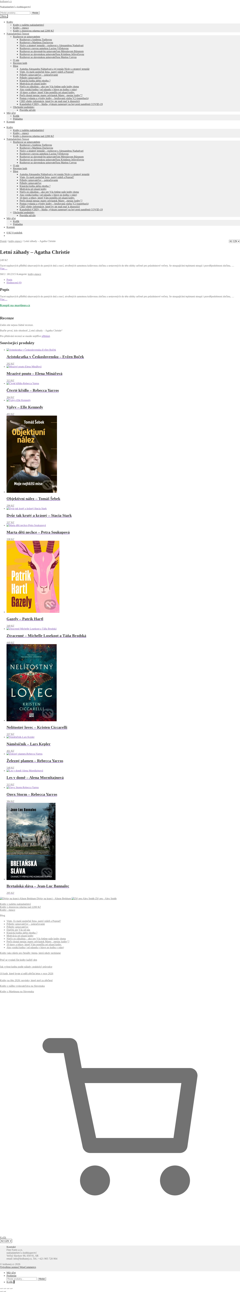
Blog (15, 66)
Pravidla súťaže (28, 110)
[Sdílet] (8, 1288)
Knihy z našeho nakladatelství (28, 24)
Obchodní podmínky (23, 107)
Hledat (35, 13)
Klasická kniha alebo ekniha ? (35, 80)
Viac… (3, 268)
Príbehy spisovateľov (30, 77)
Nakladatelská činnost (18, 33)
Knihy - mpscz (7, 910)
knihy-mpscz (15, 241)
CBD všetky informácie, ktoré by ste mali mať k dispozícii (50, 101)
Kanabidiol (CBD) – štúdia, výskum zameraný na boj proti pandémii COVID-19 (61, 104)
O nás (16, 60)
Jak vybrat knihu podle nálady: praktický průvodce (26, 966)
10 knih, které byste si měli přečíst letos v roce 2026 (26, 973)
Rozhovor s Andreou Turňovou (36, 39)
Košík (16, 116)
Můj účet (11, 113)
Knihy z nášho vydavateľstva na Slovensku (22, 986)
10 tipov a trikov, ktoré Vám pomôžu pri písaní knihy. (47, 92)
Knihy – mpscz (21, 27)
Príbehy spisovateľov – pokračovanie (39, 74)
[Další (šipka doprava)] (4, 1291)
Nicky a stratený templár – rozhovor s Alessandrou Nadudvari (51, 45)
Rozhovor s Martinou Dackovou (36, 42)
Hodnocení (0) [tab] (14, 282)
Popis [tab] (9, 279)
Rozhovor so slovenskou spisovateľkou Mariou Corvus (48, 57)
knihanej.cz (6, 1)
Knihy (10, 22)
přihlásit (46, 336)
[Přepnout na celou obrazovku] (4, 1288)
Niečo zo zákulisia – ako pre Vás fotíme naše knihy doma (49, 86)
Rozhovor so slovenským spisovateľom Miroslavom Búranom (52, 51)
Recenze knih (20, 63)
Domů (3, 241)
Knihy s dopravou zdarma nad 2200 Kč (33, 30)
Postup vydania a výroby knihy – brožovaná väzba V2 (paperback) (54, 98)
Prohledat (11, 1275)
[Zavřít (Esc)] (11, 1288)
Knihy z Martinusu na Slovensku (17, 991)
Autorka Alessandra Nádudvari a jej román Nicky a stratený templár (54, 69)
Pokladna (18, 118)
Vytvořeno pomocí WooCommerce (18, 1267)
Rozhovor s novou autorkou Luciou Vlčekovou (44, 48)
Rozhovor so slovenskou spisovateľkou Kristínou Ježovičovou (52, 54)
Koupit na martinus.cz (15, 305)
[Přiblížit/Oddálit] (1, 1288)
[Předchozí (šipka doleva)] (1, 1291)
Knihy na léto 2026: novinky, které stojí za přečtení (26, 980)
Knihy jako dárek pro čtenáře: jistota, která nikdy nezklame (30, 953)
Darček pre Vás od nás (18, 929)
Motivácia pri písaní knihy (33, 83)
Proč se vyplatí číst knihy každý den (18, 959)
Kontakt (11, 121)
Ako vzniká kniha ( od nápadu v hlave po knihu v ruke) (48, 89)
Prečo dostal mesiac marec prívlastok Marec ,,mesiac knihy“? (38, 941)
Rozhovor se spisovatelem (26, 36)
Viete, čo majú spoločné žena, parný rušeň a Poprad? (47, 71)
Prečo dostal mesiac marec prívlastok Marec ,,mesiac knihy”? (51, 95)
